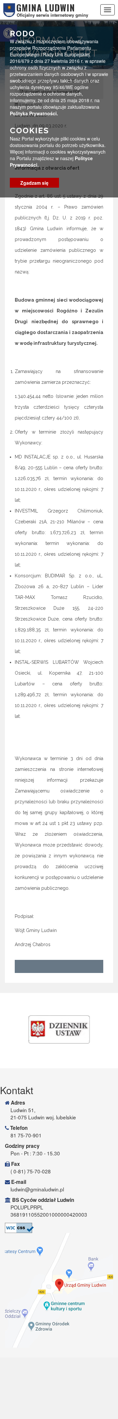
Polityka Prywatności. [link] (34, 113)
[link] (59, 1029)
